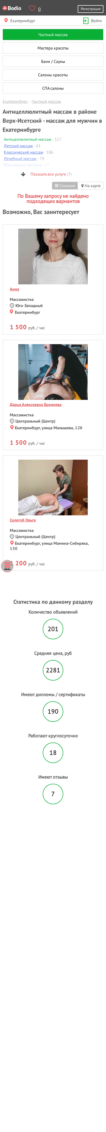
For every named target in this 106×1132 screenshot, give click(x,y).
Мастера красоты (53, 48)
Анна (14, 289)
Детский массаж (18, 145)
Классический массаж (23, 152)
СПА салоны (53, 88)
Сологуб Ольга (23, 520)
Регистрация (91, 8)
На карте (92, 185)
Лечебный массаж (20, 158)
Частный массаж (53, 34)
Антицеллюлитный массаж (27, 139)
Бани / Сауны (53, 61)
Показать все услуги (51, 174)
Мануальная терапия (22, 165)
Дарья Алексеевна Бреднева (35, 404)
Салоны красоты (53, 74)
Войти (96, 20)
